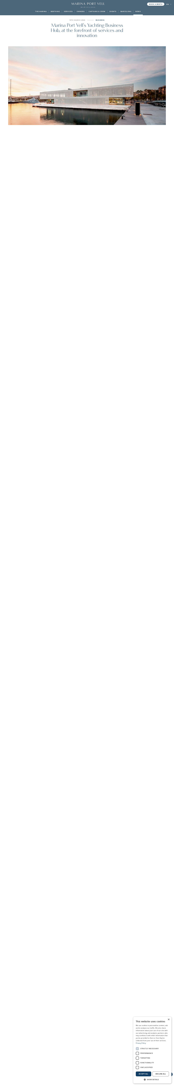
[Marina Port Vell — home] (88, 4)
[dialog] (152, 1050)
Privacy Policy (141, 1043)
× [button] (169, 1020)
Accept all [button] (143, 1074)
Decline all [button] (161, 1074)
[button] (41, 11)
